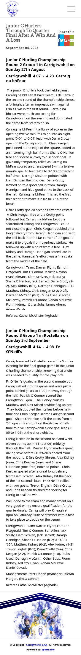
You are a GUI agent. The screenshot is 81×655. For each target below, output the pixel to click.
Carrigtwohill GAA (36, 644)
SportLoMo (48, 649)
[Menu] (69, 8)
